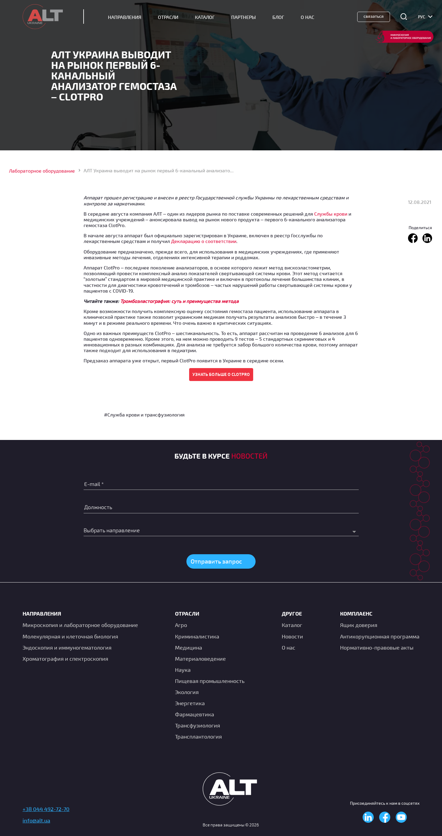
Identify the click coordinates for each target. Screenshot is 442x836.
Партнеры (243, 17)
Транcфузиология (197, 725)
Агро (181, 625)
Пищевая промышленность (209, 681)
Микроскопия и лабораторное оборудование (80, 625)
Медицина (188, 647)
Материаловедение (200, 658)
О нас (288, 647)
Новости (292, 636)
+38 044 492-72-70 (46, 809)
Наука (183, 669)
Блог (278, 17)
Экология (187, 692)
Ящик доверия (358, 625)
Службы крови (330, 214)
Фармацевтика (194, 714)
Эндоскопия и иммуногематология (67, 647)
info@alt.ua (36, 820)
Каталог (205, 17)
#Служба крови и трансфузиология (144, 414)
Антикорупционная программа (379, 636)
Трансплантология (198, 736)
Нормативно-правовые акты (376, 647)
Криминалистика (197, 636)
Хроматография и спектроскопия (65, 658)
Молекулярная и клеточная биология (70, 636)
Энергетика (190, 703)
